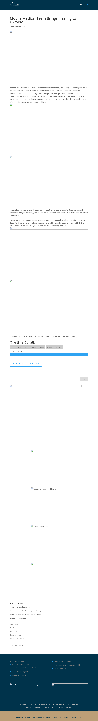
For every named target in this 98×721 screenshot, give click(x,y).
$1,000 (50, 347)
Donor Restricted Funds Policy (65, 704)
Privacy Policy (44, 704)
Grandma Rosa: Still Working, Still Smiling (25, 611)
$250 (34, 347)
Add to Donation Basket (25, 363)
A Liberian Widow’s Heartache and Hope (25, 614)
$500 (42, 347)
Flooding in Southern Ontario (21, 607)
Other (58, 347)
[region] (46, 415)
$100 (27, 347)
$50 (19, 347)
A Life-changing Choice (18, 618)
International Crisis (18, 26)
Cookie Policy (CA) (63, 707)
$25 (13, 347)
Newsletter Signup (32, 707)
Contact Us (48, 707)
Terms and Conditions (26, 704)
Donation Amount (17, 351)
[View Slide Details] (46, 415)
